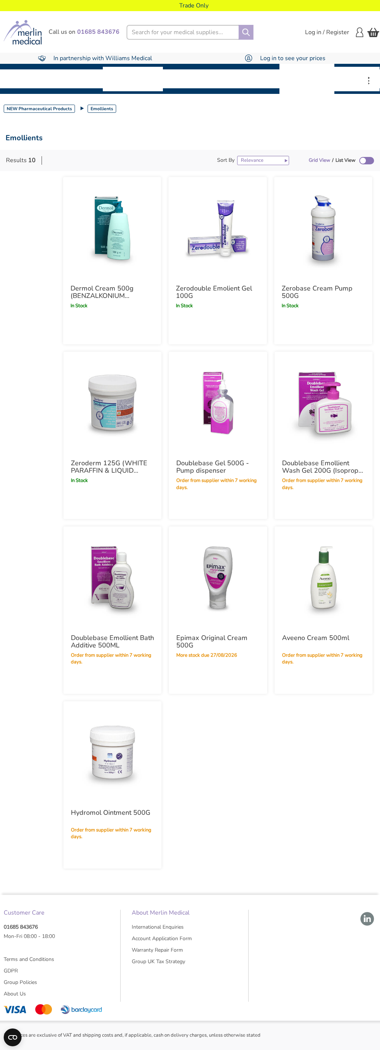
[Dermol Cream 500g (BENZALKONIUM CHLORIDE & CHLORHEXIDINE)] (112, 228)
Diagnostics (254, 79)
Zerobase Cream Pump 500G (317, 292)
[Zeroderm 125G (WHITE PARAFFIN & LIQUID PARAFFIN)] (112, 403)
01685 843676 (21, 927)
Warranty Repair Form (157, 950)
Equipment (78, 79)
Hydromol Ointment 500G (110, 812)
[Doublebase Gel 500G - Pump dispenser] (217, 403)
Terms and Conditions (29, 959)
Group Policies (20, 982)
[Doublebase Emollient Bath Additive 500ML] (112, 577)
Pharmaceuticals (195, 79)
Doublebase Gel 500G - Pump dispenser (212, 466)
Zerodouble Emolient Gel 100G (214, 292)
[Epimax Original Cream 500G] (217, 577)
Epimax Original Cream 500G (212, 641)
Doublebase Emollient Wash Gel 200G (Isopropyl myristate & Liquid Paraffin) (323, 466)
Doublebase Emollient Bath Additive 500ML (112, 641)
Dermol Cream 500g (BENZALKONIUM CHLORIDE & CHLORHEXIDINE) (102, 292)
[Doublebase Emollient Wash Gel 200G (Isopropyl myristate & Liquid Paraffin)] (323, 403)
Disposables (27, 79)
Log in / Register (327, 32)
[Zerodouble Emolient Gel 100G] (217, 228)
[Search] (246, 32)
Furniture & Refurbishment (132, 79)
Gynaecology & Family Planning (307, 78)
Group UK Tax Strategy (158, 961)
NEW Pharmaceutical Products (39, 109)
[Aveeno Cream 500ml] (323, 577)
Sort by (226, 160)
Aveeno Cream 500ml (315, 638)
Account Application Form (162, 938)
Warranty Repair (357, 79)
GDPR (11, 970)
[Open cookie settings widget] (13, 1037)
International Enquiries (158, 927)
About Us (15, 993)
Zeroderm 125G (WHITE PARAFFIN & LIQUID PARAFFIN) (109, 466)
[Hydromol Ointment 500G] (112, 752)
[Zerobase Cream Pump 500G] (323, 228)
